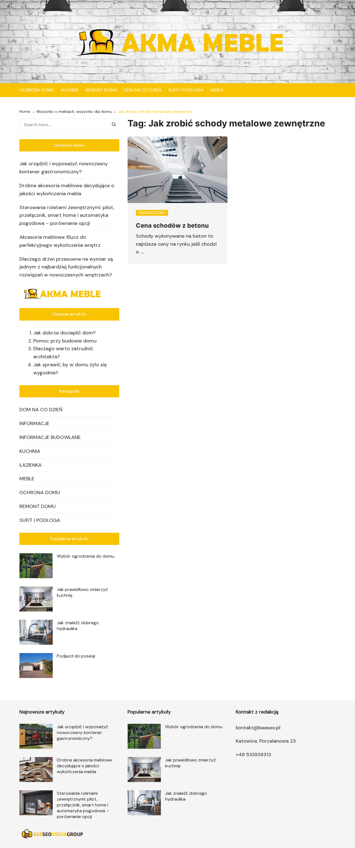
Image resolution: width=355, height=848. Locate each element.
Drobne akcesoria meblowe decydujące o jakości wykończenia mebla (66, 189)
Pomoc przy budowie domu (65, 340)
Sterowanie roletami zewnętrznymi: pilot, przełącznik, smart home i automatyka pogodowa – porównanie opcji (66, 215)
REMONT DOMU (101, 90)
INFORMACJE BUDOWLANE (50, 437)
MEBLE (217, 90)
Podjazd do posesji (76, 656)
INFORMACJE (34, 423)
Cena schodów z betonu (172, 225)
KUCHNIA (70, 90)
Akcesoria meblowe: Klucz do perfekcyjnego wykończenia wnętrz (59, 241)
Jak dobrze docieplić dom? (64, 332)
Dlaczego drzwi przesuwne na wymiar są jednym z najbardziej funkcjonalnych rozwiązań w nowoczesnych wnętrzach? (66, 267)
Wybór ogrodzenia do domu (85, 556)
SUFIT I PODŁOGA (186, 90)
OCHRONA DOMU (36, 90)
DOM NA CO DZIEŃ (142, 90)
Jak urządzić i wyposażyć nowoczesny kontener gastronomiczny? (63, 167)
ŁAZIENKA (30, 465)
